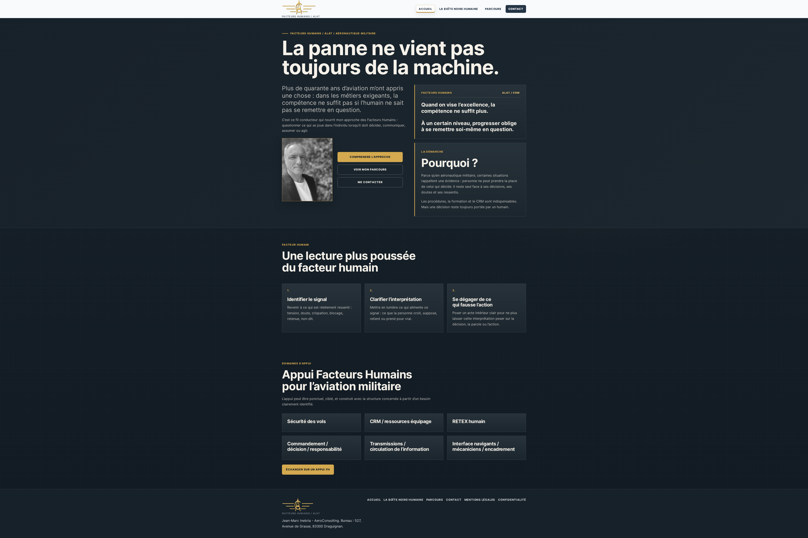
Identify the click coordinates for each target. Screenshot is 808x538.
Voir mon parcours (370, 169)
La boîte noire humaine (458, 9)
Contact (515, 9)
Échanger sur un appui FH (308, 469)
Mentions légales (479, 499)
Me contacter (370, 182)
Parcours (493, 9)
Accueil (425, 9)
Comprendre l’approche (370, 156)
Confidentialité (512, 499)
